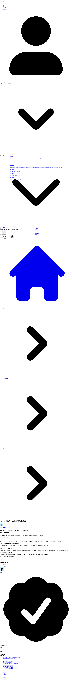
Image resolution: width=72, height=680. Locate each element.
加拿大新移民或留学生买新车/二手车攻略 (10, 668)
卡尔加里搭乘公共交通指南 (8, 665)
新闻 (3, 2)
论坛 (3, 5)
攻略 (3, 4)
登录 (2, 566)
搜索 (1, 234)
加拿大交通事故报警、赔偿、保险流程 (10, 660)
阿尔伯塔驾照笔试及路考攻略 (8, 661)
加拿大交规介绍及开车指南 (8, 667)
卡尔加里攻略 (5, 378)
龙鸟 (4, 527)
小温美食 (4, 9)
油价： (2, 227)
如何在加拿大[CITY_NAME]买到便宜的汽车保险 (12, 657)
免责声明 (4, 672)
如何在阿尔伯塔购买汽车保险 (8, 662)
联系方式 (4, 674)
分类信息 (4, 7)
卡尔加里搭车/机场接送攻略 (8, 666)
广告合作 (4, 673)
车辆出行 (4, 448)
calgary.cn (5, 679)
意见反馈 (4, 677)
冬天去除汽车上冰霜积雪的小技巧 (9, 658)
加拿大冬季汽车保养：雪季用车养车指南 (10, 663)
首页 (3, 1)
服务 (3, 6)
